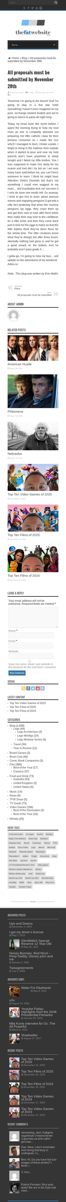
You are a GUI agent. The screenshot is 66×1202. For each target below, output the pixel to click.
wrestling (12, 882)
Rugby (34, 856)
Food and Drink (19, 776)
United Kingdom (23, 783)
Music (13, 791)
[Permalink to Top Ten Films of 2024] (33, 571)
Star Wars (13, 861)
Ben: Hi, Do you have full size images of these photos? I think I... (39, 1162)
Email (11, 641)
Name (12, 630)
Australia (18, 779)
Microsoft (51, 847)
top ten (33, 861)
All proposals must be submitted (34, 294)
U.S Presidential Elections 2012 (22, 865)
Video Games (18, 807)
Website (13, 651)
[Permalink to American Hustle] (33, 359)
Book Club (16, 756)
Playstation (40, 852)
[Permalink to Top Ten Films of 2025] (33, 530)
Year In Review (22, 748)
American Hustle (20, 364)
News (13, 795)
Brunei (26, 843)
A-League (30, 834)
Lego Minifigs (25, 735)
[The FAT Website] (33, 24)
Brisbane (44, 839)
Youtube (12, 887)
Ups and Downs (21, 923)
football (12, 847)
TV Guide (15, 803)
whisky (38, 869)
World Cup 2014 (32, 878)
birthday (49, 834)
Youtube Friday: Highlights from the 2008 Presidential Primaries (39, 1012)
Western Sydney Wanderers (20, 869)
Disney (47, 843)
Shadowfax (29, 1035)
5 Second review (16, 834)
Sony (54, 856)
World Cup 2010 (15, 878)
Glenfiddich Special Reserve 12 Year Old (36, 942)
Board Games (18, 752)
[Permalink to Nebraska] (33, 449)
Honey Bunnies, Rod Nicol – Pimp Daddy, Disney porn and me (31, 956)
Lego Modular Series (29, 739)
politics (25, 856)
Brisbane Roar (15, 843)
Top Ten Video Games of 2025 (30, 494)
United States (21, 786)
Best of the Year (22, 767)
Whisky (14, 818)
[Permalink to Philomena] (33, 407)
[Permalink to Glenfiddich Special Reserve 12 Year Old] (14, 948)
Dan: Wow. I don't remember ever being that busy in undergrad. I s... (38, 1150)
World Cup (40, 874)
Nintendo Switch (26, 852)
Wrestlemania (47, 878)
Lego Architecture (27, 731)
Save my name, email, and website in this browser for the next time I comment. (32, 666)
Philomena (15, 411)
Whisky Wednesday (17, 874)
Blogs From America (17, 839)
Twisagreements (21, 968)
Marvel (41, 847)
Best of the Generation (26, 810)
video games (43, 865)
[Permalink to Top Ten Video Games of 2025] (33, 490)
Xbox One (50, 882)
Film (12, 764)
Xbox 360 (38, 882)
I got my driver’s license (26, 932)
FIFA (55, 843)
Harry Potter (23, 847)
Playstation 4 (14, 856)
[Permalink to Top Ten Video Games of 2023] (14, 1116)
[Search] (55, 2)
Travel (17, 744)
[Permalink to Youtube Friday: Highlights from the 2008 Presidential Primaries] (14, 1016)
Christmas (36, 843)
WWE (21, 882)
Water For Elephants (36, 988)
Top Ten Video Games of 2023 (37, 1110)
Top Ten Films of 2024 (24, 575)
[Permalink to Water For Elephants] (14, 995)
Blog (24, 58)
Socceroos (44, 856)
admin (21, 92)
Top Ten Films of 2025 (24, 535)
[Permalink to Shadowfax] (14, 1042)
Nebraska (15, 453)
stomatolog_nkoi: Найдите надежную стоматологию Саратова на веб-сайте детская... (37, 1137)
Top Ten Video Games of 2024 (37, 1098)
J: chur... (26, 1172)
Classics (18, 771)
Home (15, 58)
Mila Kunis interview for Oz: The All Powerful (32, 1025)
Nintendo (12, 852)
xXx (12, 1000)
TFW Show (16, 799)
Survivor (23, 861)
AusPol (40, 834)
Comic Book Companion (24, 760)
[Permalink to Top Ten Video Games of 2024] (14, 1104)
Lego (16, 728)
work (31, 874)
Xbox (29, 882)
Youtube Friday (25, 887)
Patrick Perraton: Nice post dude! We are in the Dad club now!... (38, 1187)
